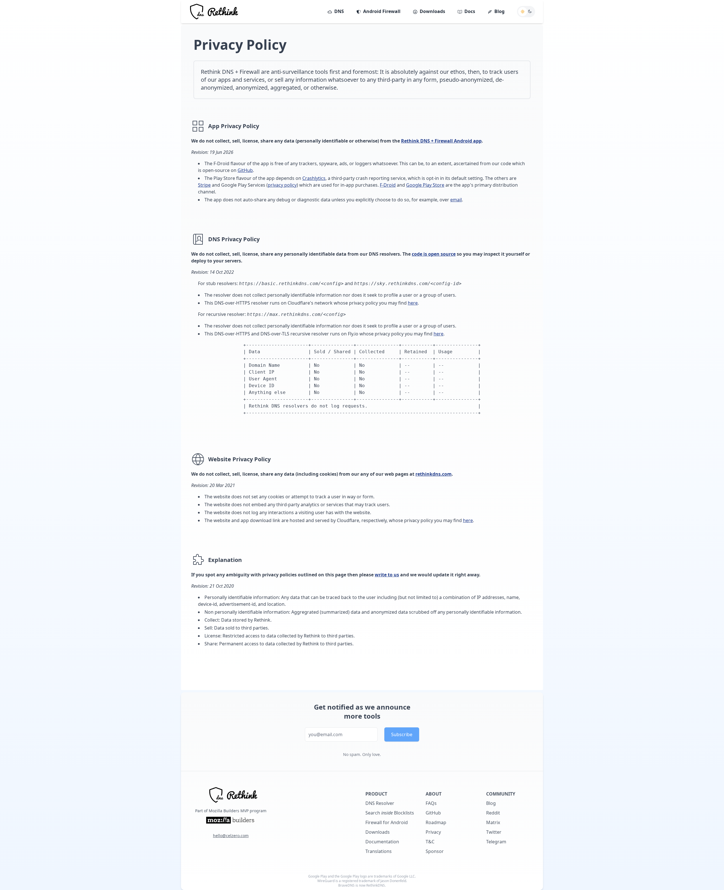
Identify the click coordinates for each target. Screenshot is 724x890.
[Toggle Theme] (526, 11)
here (413, 303)
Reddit (493, 813)
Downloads (377, 832)
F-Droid (388, 185)
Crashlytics (314, 178)
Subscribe (401, 734)
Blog (491, 803)
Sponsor (435, 851)
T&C (430, 842)
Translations (378, 851)
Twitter (493, 832)
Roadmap (436, 822)
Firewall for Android (386, 822)
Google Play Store (425, 185)
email (456, 200)
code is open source (434, 254)
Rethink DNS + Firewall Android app (441, 141)
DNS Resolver (379, 803)
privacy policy (282, 185)
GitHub (245, 170)
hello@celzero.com (231, 835)
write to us (387, 575)
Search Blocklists (389, 813)
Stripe (204, 185)
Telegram (496, 842)
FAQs (431, 803)
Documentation (382, 842)
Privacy (433, 832)
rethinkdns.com (433, 474)
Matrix (493, 822)
